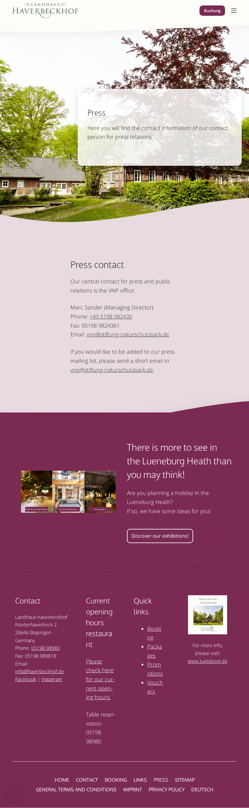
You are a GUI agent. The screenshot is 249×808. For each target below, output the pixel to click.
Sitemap (185, 780)
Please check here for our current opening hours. (100, 679)
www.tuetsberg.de (207, 661)
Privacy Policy (167, 789)
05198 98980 (45, 648)
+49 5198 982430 (111, 316)
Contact (87, 780)
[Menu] (234, 10)
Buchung (212, 10)
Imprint (132, 789)
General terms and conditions (76, 789)
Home (62, 780)
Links (140, 780)
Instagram (51, 679)
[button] (13, 794)
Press (161, 780)
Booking (116, 780)
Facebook (25, 679)
